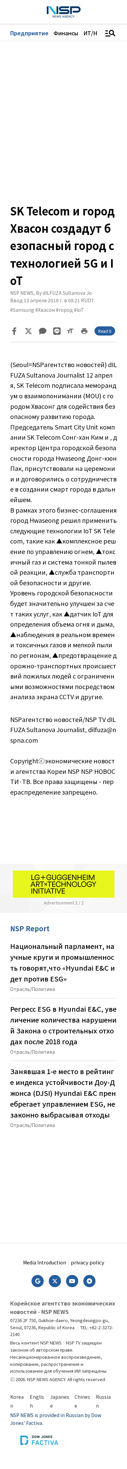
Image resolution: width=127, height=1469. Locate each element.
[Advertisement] (63, 1183)
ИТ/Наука (96, 33)
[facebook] (14, 331)
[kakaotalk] (43, 331)
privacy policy (87, 1262)
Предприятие (29, 33)
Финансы (66, 33)
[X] (28, 331)
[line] (57, 331)
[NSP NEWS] (64, 12)
